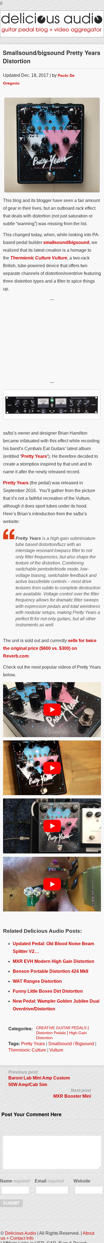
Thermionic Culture (27, 1050)
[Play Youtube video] (52, 709)
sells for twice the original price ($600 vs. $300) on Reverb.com (50, 648)
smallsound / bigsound (71, 1043)
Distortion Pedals (51, 1033)
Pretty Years (34, 456)
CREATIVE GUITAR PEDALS (61, 1028)
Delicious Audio (20, 1233)
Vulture (56, 1050)
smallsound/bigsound (66, 242)
